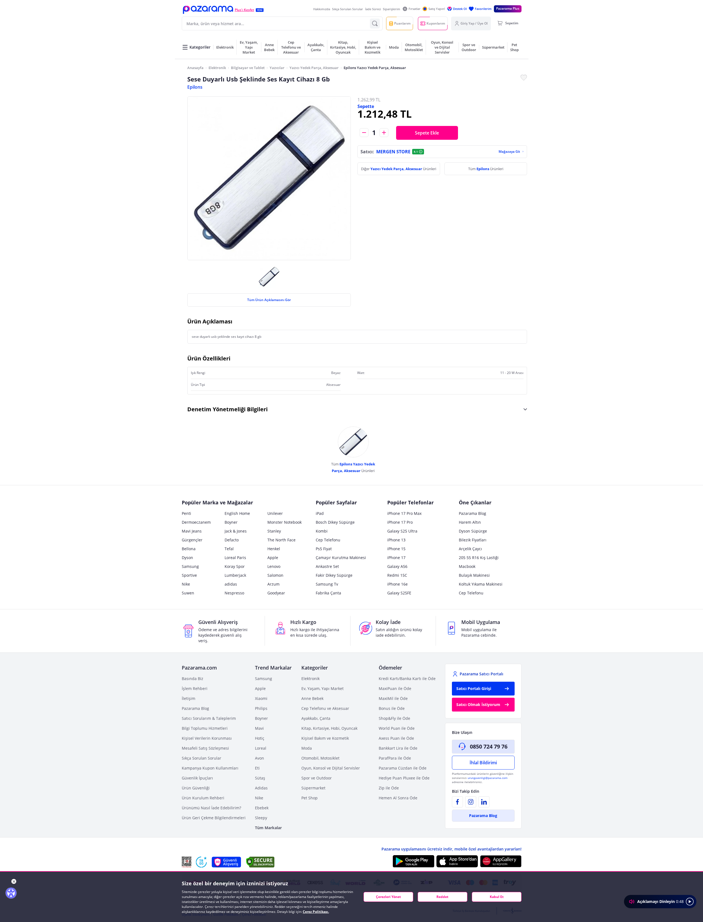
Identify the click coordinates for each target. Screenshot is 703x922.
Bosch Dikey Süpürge (335, 522)
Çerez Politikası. (316, 911)
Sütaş (260, 778)
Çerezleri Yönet (388, 896)
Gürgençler (192, 539)
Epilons (194, 87)
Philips (261, 708)
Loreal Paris (235, 557)
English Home (237, 513)
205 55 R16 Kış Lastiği (479, 557)
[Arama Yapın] (375, 23)
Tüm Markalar (268, 827)
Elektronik (217, 67)
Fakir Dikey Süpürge (334, 575)
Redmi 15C (397, 575)
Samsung (190, 566)
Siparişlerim (391, 9)
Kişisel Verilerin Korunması (207, 738)
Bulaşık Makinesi (474, 575)
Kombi (322, 531)
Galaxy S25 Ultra (402, 531)
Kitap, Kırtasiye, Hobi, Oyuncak (329, 728)
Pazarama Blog (472, 513)
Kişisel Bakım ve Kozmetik (325, 738)
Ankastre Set (327, 566)
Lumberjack (235, 575)
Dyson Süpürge (473, 531)
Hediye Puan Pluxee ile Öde (404, 778)
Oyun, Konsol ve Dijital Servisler (330, 768)
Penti (186, 513)
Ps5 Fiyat (324, 548)
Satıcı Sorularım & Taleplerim (209, 718)
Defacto (232, 539)
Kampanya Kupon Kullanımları (210, 768)
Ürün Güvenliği (196, 788)
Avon (259, 758)
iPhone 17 (396, 557)
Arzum (273, 584)
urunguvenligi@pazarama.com (487, 778)
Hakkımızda (321, 9)
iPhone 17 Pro (400, 522)
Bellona (189, 548)
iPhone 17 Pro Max (404, 513)
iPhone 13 (396, 539)
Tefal (229, 548)
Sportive (189, 575)
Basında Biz (192, 678)
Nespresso (234, 593)
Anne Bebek (312, 698)
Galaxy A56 (397, 566)
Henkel (273, 548)
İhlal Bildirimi (483, 763)
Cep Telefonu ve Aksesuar (325, 708)
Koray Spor (235, 566)
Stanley (274, 531)
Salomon (275, 575)
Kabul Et (497, 896)
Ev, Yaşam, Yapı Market (322, 688)
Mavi (259, 728)
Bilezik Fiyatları (472, 539)
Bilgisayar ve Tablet (248, 67)
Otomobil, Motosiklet (320, 758)
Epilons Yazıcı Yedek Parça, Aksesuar (375, 67)
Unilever (275, 513)
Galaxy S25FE (399, 593)
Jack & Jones (236, 531)
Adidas (261, 788)
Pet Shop (309, 797)
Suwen (188, 593)
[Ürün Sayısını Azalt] (364, 132)
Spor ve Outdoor (316, 778)
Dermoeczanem (196, 522)
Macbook (467, 566)
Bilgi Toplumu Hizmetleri (205, 728)
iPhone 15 (396, 548)
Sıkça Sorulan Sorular (347, 9)
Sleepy (261, 817)
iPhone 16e (397, 584)
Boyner (231, 522)
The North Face (281, 539)
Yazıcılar (277, 67)
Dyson (187, 557)
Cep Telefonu (328, 539)
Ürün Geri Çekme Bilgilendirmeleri (214, 817)
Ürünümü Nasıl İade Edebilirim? (211, 807)
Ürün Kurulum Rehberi (203, 797)
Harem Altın (470, 522)
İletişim (188, 698)
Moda (306, 748)
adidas (231, 584)
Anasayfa (195, 67)
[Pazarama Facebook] (457, 801)
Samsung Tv (327, 584)
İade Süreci (373, 9)
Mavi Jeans (192, 531)
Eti (257, 768)
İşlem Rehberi (194, 688)
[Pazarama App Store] (457, 861)
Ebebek (261, 807)
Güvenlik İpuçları (197, 778)
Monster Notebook (284, 522)
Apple (272, 557)
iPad (320, 513)
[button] (208, 10)
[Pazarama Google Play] (413, 861)
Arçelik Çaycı (470, 548)
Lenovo (273, 566)
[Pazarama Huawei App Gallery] (501, 861)
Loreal (260, 748)
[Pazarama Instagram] (470, 801)
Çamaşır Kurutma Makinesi (341, 557)
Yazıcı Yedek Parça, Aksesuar (314, 67)
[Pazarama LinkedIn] (483, 801)
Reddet (442, 896)
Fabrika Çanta (328, 593)
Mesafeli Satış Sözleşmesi (205, 748)
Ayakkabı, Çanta (315, 718)
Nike (186, 584)
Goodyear (276, 593)
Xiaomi (261, 698)
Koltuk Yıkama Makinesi (480, 584)
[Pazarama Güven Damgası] (201, 862)
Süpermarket (313, 788)
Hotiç (259, 738)
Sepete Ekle (427, 133)
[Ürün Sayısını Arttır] (384, 132)
